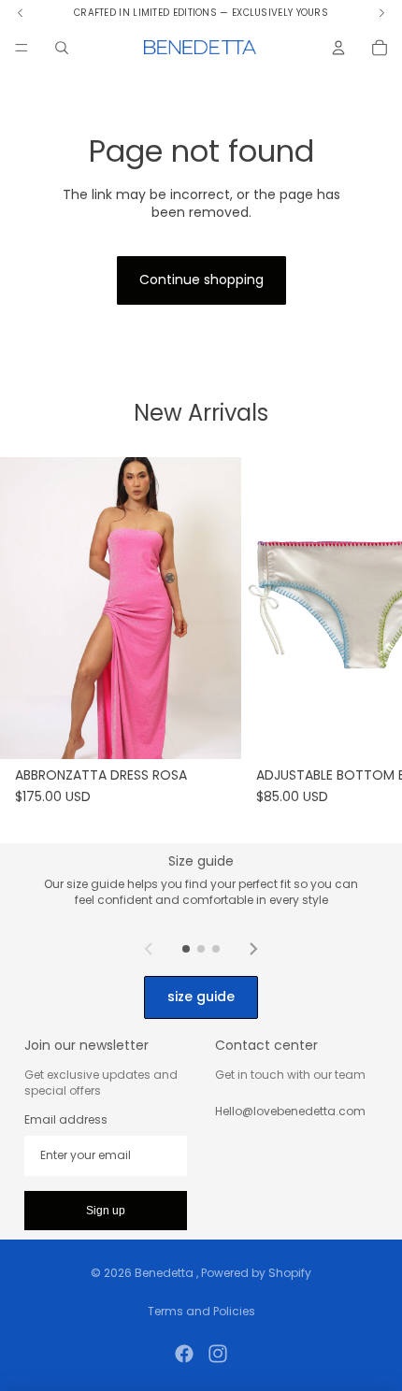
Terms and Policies (201, 1311)
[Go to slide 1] (186, 949)
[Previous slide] (148, 949)
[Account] (338, 47)
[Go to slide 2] (201, 949)
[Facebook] (184, 1353)
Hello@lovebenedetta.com (290, 1111)
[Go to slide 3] (216, 949)
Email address (66, 1119)
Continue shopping (201, 279)
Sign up (105, 1210)
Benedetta (165, 1273)
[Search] (61, 47)
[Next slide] (253, 949)
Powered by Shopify (256, 1273)
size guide (201, 996)
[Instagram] (218, 1353)
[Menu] (21, 47)
